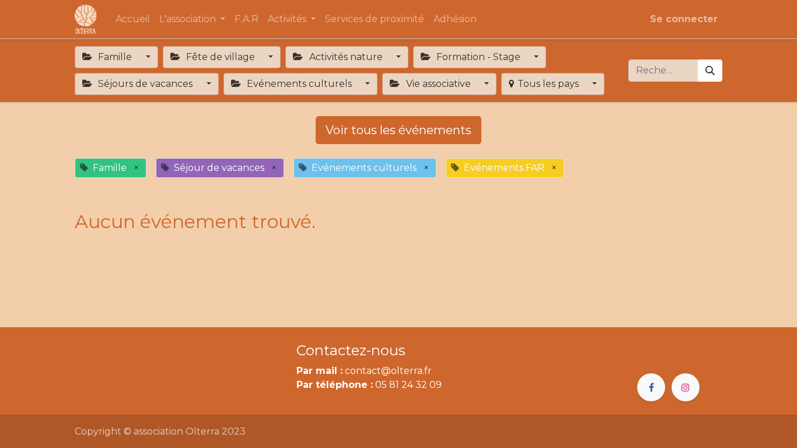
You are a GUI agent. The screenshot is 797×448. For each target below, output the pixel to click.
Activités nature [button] (346, 56)
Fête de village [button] (220, 56)
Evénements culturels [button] (299, 83)
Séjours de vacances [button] (145, 83)
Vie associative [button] (438, 83)
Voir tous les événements (398, 130)
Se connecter (684, 18)
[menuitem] (133, 19)
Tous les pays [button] (549, 83)
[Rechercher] (710, 71)
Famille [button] (115, 56)
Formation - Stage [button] (478, 56)
